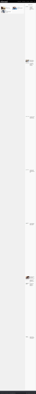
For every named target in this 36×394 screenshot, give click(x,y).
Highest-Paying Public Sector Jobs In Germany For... (32, 338)
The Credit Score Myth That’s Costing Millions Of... (32, 281)
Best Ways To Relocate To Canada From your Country (8, 12)
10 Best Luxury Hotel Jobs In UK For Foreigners (32, 61)
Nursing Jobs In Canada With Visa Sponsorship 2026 (20, 8)
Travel (6, 10)
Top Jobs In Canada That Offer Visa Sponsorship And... (32, 117)
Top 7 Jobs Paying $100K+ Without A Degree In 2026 (32, 224)
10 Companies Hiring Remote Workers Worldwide (32, 64)
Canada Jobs (19, 1)
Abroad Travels (4, 3)
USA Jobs (27, 1)
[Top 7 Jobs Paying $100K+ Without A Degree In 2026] (28, 249)
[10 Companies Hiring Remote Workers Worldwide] (28, 89)
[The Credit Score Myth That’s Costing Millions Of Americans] (28, 279)
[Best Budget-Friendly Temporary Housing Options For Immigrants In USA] (28, 32)
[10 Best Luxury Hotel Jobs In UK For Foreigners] (28, 61)
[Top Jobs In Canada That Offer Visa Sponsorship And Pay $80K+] (28, 142)
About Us (31, 1)
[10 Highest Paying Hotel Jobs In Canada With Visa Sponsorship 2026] (28, 277)
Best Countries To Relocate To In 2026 (8, 8)
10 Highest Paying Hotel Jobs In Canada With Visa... (32, 277)
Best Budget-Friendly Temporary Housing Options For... (32, 8)
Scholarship (23, 1)
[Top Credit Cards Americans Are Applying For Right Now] (28, 196)
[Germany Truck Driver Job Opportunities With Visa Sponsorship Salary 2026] (28, 309)
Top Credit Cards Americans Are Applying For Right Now (32, 171)
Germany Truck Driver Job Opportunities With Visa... (32, 284)
